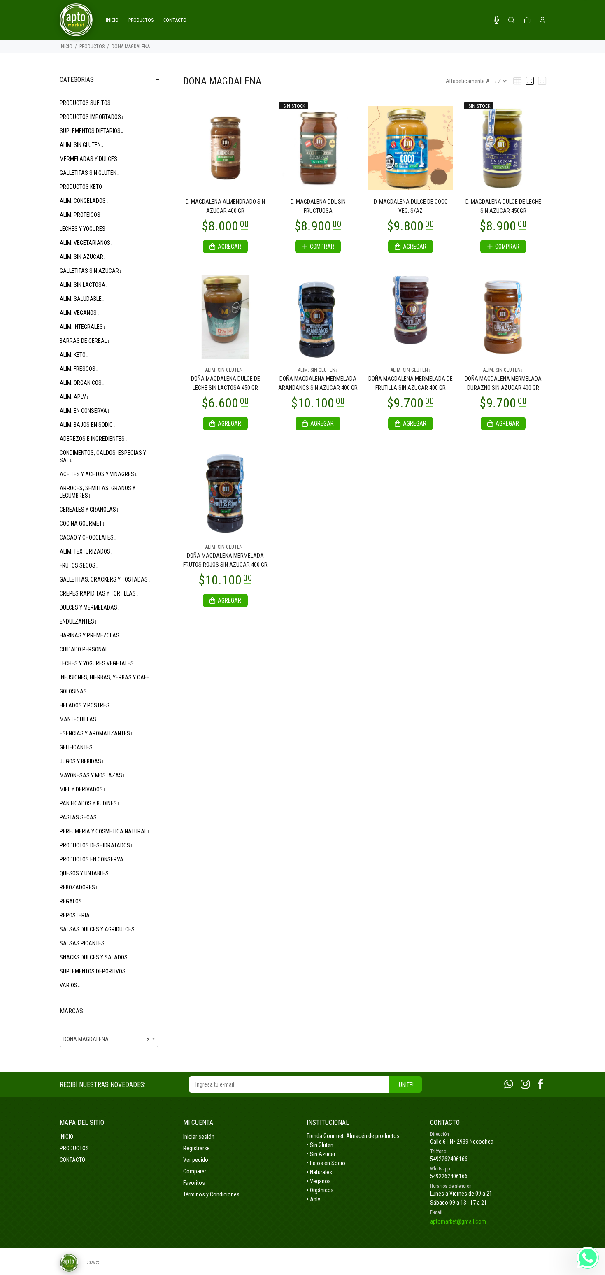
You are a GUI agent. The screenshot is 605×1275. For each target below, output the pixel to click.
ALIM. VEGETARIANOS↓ (86, 243)
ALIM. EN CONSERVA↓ (85, 410)
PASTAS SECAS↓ (80, 817)
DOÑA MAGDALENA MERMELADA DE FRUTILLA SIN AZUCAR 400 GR (410, 383)
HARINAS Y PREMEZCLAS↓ (91, 635)
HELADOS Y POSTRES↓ (86, 705)
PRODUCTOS (92, 46)
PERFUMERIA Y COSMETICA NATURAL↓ (105, 831)
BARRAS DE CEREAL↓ (85, 340)
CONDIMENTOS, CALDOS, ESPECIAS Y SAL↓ (103, 456)
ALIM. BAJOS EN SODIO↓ (88, 424)
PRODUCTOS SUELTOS (85, 103)
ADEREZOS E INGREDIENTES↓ (94, 438)
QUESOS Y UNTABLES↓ (86, 873)
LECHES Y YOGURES (82, 229)
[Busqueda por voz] (496, 20)
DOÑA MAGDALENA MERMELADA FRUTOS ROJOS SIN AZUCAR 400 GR (225, 560)
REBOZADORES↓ (79, 887)
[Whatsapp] (509, 1084)
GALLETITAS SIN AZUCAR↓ (91, 271)
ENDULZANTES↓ (78, 621)
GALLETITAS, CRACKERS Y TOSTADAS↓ (105, 579)
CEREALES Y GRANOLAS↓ (89, 509)
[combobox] (109, 1039)
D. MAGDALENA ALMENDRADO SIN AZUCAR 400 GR (225, 206)
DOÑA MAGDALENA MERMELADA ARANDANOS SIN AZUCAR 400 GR (318, 383)
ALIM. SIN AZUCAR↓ (83, 257)
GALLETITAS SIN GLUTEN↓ (89, 173)
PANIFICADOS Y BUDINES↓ (90, 803)
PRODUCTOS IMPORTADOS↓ (92, 117)
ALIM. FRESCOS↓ (79, 368)
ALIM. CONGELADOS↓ (84, 201)
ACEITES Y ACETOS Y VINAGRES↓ (98, 474)
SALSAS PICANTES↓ (83, 943)
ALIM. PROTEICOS (80, 215)
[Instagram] (525, 1084)
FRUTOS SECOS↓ (79, 565)
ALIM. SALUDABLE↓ (82, 298)
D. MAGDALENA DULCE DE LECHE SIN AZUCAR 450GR (503, 206)
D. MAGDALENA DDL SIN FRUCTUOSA (318, 206)
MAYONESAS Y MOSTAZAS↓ (92, 775)
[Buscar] (511, 20)
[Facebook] (540, 1084)
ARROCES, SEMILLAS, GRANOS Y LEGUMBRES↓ (97, 492)
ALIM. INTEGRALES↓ (83, 326)
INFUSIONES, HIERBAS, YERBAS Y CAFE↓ (106, 677)
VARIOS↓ (70, 985)
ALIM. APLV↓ (74, 396)
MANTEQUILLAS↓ (79, 719)
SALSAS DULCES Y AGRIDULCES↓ (98, 929)
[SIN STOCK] (318, 147)
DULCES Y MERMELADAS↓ (90, 607)
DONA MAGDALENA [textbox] (106, 1039)
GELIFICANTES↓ (77, 747)
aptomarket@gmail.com (458, 1221)
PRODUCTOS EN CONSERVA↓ (93, 859)
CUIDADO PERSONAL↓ (85, 649)
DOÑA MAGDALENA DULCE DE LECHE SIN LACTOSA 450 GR (225, 383)
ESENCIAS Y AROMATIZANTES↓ (96, 733)
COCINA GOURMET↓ (82, 523)
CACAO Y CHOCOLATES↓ (88, 537)
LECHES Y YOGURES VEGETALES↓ (98, 663)
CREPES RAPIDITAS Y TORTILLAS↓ (99, 593)
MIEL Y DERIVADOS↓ (83, 789)
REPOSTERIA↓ (76, 915)
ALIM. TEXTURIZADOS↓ (86, 551)
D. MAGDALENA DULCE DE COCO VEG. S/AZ (411, 206)
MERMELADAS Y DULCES (88, 159)
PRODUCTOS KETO (81, 187)
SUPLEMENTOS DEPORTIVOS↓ (94, 971)
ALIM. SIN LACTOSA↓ (84, 285)
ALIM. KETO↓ (74, 354)
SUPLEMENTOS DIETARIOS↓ (91, 131)
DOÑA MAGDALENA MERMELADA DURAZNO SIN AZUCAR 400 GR (503, 383)
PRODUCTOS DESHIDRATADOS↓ (96, 845)
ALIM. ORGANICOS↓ (82, 382)
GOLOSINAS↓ (75, 691)
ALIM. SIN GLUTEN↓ (82, 145)
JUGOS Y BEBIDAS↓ (82, 761)
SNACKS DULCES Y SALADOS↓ (95, 957)
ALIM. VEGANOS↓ (80, 312)
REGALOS (71, 901)
